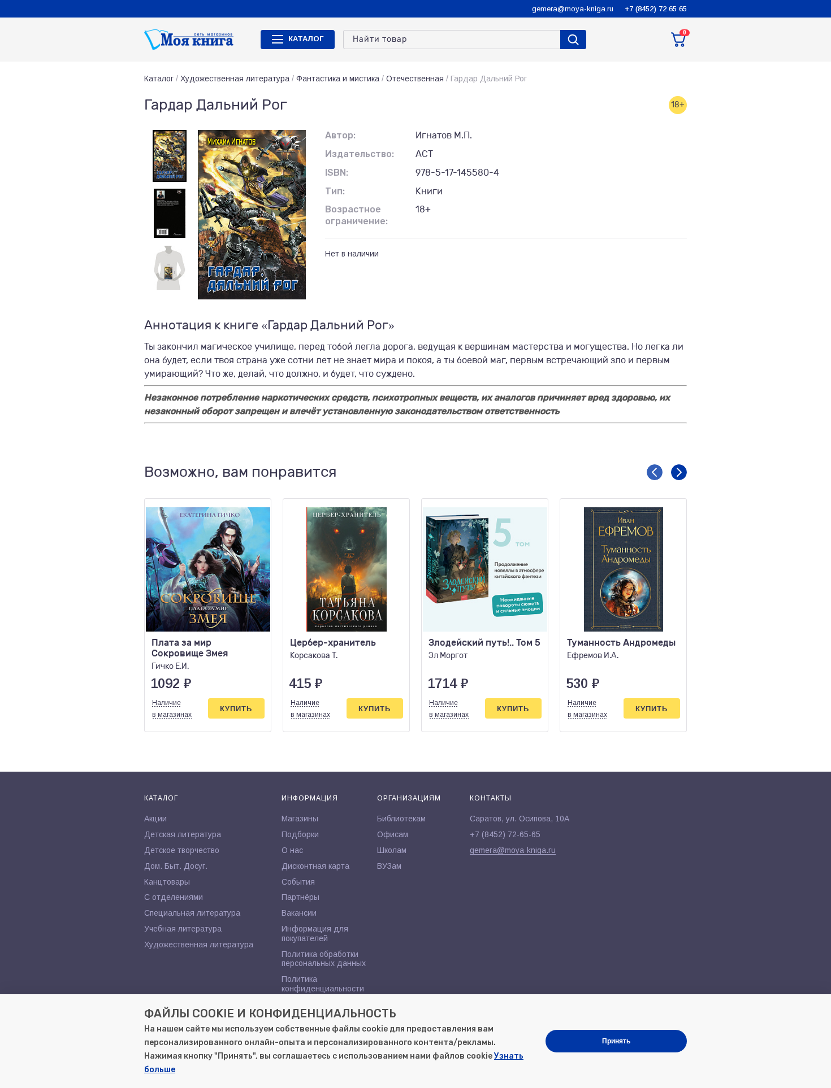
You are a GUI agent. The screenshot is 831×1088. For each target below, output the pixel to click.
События (298, 881)
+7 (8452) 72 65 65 (656, 9)
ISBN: (336, 172)
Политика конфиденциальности (323, 983)
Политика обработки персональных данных (324, 959)
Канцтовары (167, 881)
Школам (391, 850)
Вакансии (299, 912)
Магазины (300, 818)
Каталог (159, 78)
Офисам (392, 834)
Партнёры (300, 897)
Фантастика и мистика (337, 78)
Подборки (300, 834)
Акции (155, 818)
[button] (655, 472)
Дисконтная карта (315, 866)
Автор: (340, 135)
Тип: (335, 191)
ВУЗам (389, 866)
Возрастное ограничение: (356, 215)
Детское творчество (181, 850)
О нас (292, 850)
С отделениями (173, 897)
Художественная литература (234, 78)
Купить (236, 708)
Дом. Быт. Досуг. (175, 866)
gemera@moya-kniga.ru (572, 9)
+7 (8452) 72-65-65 (505, 834)
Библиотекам (401, 818)
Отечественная (415, 78)
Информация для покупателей (315, 933)
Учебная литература (183, 928)
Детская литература (182, 834)
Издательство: (359, 154)
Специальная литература (192, 912)
